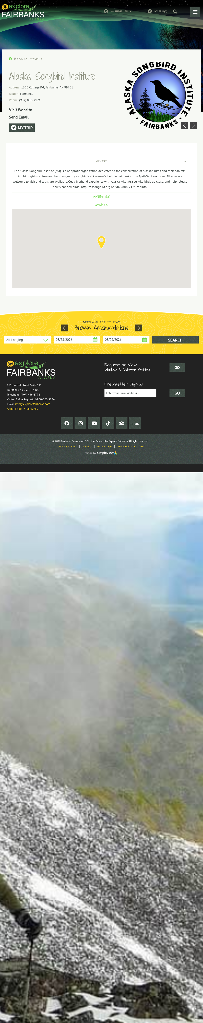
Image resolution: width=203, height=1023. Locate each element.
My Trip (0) (160, 11)
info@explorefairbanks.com (32, 404)
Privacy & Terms (68, 446)
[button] (173, 12)
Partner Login (104, 446)
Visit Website (20, 109)
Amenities (140, 196)
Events (140, 204)
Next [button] (193, 125)
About (141, 161)
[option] (158, 95)
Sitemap (86, 446)
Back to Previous (27, 59)
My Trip (25, 127)
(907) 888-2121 (30, 100)
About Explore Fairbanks (22, 409)
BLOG (135, 424)
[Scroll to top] (198, 1018)
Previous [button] (184, 125)
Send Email (19, 117)
